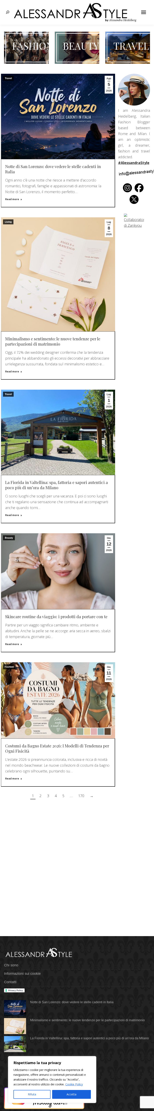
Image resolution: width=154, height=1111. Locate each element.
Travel (8, 78)
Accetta (71, 1094)
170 (81, 795)
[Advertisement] (58, 839)
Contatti (10, 982)
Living (8, 222)
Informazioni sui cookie (22, 974)
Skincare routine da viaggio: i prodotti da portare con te (56, 616)
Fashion (9, 666)
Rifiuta (32, 1094)
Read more (12, 199)
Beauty (9, 537)
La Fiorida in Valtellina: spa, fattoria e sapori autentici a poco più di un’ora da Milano (56, 485)
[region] (52, 1079)
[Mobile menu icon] (143, 12)
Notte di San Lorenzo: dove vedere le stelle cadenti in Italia (53, 169)
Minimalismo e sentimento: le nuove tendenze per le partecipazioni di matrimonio (52, 341)
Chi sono (11, 965)
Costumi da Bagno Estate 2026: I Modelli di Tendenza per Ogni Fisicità (57, 748)
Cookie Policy (74, 1084)
